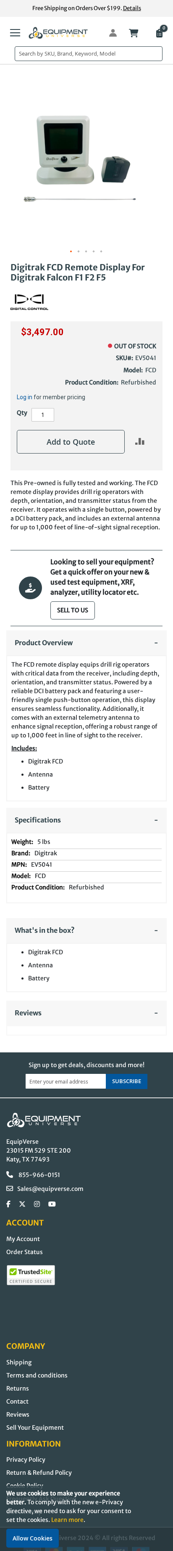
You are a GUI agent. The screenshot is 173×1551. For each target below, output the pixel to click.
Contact (17, 1401)
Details (132, 8)
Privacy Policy (25, 1459)
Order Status (24, 1252)
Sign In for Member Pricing (108, 33)
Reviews (17, 1414)
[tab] (86, 642)
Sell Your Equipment (35, 1427)
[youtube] (52, 1204)
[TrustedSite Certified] (30, 1275)
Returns (17, 1388)
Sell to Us (72, 610)
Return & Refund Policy (39, 1472)
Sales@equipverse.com (50, 1189)
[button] (71, 252)
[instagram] (37, 1204)
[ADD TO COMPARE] (139, 441)
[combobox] (89, 53)
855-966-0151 (38, 1175)
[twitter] (22, 1204)
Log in (24, 397)
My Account (23, 1239)
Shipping (18, 1362)
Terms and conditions (37, 1375)
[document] (86, 1518)
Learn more (67, 1520)
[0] (159, 34)
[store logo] (58, 33)
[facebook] (8, 1204)
